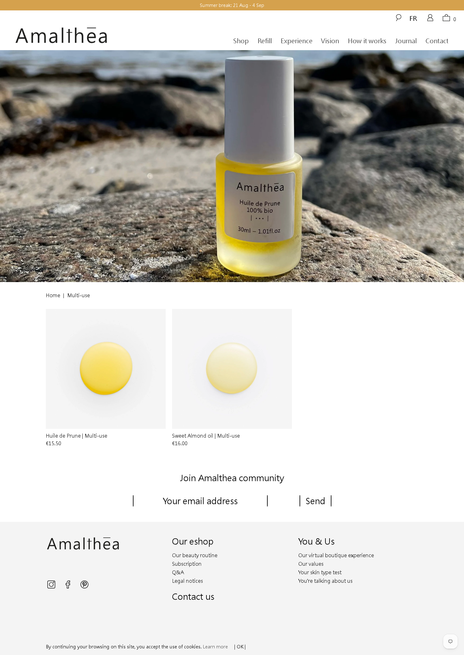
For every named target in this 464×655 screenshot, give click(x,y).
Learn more (215, 646)
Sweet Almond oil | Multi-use (232, 369)
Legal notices (187, 580)
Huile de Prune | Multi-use (106, 369)
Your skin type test (320, 572)
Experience (296, 41)
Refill (265, 41)
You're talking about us (325, 580)
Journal (406, 41)
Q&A (178, 572)
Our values (311, 563)
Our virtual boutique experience (336, 555)
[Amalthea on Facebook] (68, 586)
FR (413, 18)
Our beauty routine (194, 555)
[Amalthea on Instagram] (52, 586)
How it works (367, 41)
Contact (437, 41)
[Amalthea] (72, 35)
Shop (241, 41)
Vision (330, 41)
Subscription (187, 563)
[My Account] (430, 20)
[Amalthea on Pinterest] (84, 586)
